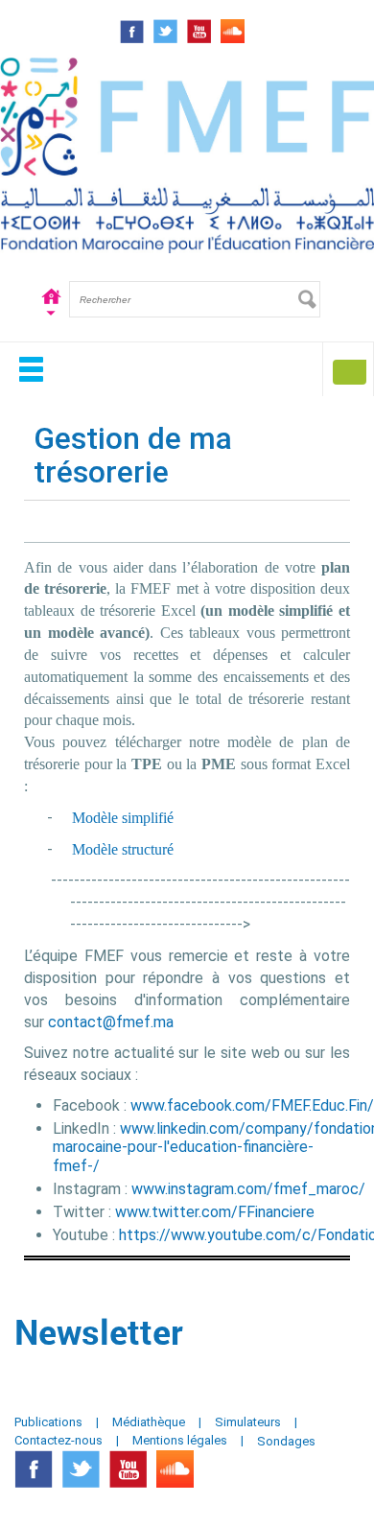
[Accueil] (187, 152)
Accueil (51, 298)
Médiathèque (148, 1422)
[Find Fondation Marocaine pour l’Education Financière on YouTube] (199, 31)
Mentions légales (179, 1440)
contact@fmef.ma (111, 1022)
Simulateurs (248, 1422)
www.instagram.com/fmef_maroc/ (248, 1189)
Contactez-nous (58, 1440)
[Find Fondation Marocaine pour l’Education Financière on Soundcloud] (233, 31)
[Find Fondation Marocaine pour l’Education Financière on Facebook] (132, 31)
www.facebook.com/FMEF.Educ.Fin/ (252, 1105)
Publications (48, 1422)
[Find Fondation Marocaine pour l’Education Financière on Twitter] (165, 31)
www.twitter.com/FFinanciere (215, 1212)
